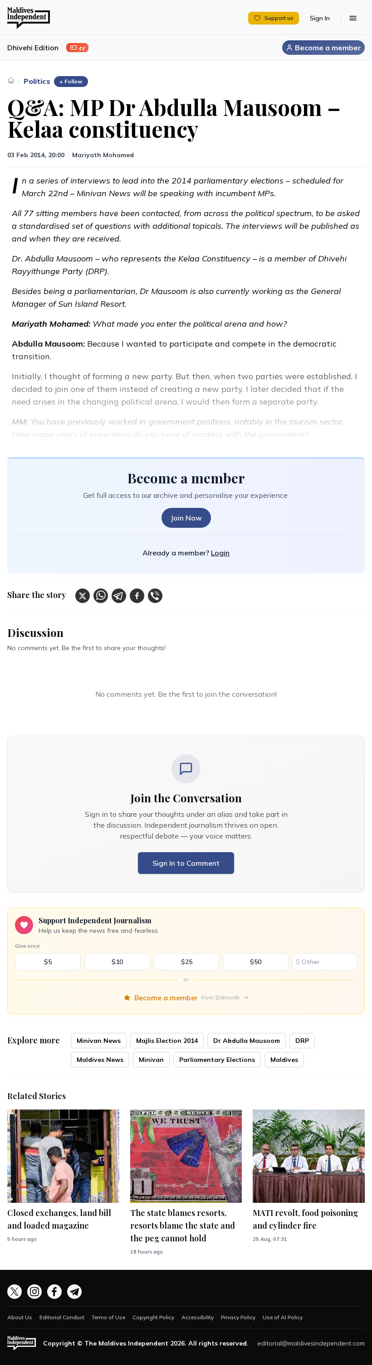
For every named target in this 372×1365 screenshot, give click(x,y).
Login (220, 552)
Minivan (151, 1060)
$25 (186, 962)
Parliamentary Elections (217, 1060)
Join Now (186, 517)
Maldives (284, 1060)
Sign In (320, 18)
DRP (302, 1041)
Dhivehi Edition (33, 47)
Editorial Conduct (61, 1317)
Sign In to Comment (186, 863)
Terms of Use (108, 1317)
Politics (37, 81)
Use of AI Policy (283, 1317)
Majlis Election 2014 (167, 1041)
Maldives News (100, 1060)
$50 (255, 962)
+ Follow (71, 81)
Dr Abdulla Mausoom (246, 1041)
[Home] (11, 80)
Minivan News (99, 1041)
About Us (19, 1317)
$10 (117, 962)
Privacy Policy (238, 1317)
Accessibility (197, 1317)
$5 (48, 962)
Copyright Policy (153, 1317)
